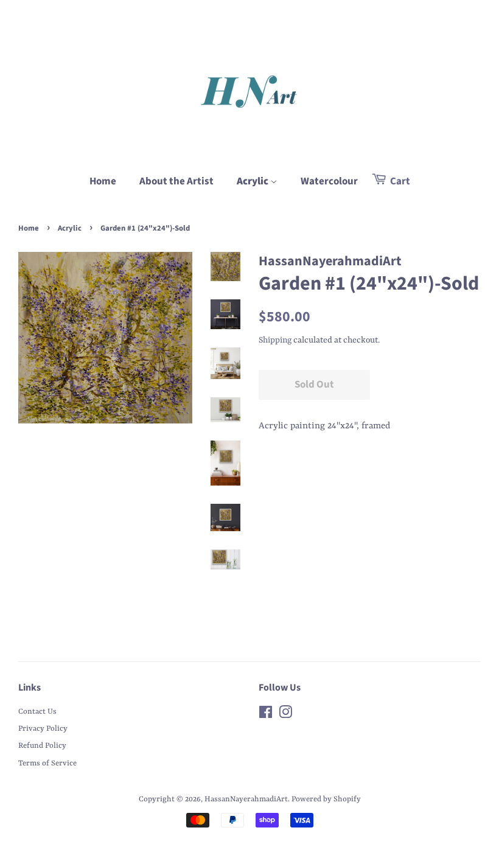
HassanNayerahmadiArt (246, 799)
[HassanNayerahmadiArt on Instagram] (285, 715)
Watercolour (329, 181)
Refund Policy (42, 745)
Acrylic (253, 181)
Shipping (275, 340)
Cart (399, 181)
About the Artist (176, 181)
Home (102, 181)
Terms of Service (47, 763)
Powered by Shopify (326, 799)
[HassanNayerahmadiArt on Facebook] (266, 715)
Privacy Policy (43, 728)
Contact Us (37, 711)
